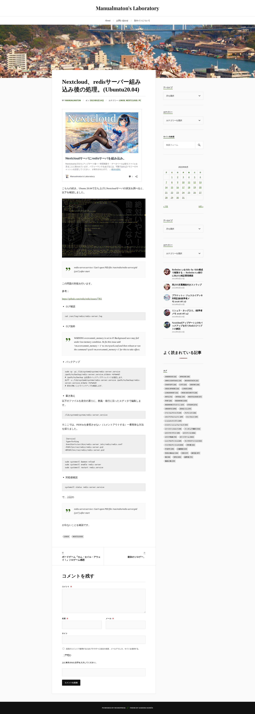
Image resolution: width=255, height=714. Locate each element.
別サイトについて (142, 20)
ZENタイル (185, 409)
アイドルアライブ (173, 413)
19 (194, 187)
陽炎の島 (170, 461)
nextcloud (132, 100)
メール (110, 618)
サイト (65, 633)
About (107, 20)
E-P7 (183, 384)
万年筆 (191, 445)
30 (177, 198)
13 (200, 182)
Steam (192, 405)
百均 (177, 457)
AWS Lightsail (173, 380)
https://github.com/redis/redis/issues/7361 (82, 298)
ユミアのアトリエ (173, 441)
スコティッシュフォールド (176, 425)
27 (200, 192)
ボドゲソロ (189, 433)
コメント (67, 586)
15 (172, 187)
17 (183, 187)
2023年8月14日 (97, 100)
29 (172, 198)
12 (194, 182)
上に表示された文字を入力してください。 (79, 662)
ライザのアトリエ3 (174, 445)
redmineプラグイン (174, 405)
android (170, 376)
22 (172, 192)
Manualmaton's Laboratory (127, 8)
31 (183, 198)
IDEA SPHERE (172, 388)
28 (166, 198)
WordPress (120, 708)
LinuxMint (171, 393)
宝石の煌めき (171, 453)
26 (194, 192)
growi (194, 384)
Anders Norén (146, 708)
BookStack (191, 380)
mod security (189, 393)
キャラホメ (192, 417)
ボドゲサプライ (172, 433)
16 (177, 187)
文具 (185, 453)
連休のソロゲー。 (137, 557)
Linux (122, 100)
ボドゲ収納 (171, 437)
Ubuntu (170, 409)
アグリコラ (190, 413)
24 (183, 192)
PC (140, 100)
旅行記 (196, 453)
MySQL (180, 397)
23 (177, 192)
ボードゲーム (187, 437)
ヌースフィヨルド (173, 429)
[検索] (199, 145)
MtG (168, 397)
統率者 (188, 457)
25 (189, 192)
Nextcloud (78, 536)
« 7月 (165, 206)
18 (189, 187)
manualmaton (73, 100)
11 (189, 182)
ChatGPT (170, 384)
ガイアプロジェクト (174, 417)
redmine (181, 401)
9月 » (201, 206)
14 (166, 187)
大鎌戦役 (182, 449)
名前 (65, 618)
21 (166, 192)
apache (185, 376)
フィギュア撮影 (192, 429)
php (168, 401)
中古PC (169, 449)
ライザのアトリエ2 (193, 441)
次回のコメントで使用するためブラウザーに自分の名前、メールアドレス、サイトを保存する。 (103, 649)
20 (200, 187)
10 (183, 182)
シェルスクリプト (173, 421)
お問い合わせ (122, 20)
